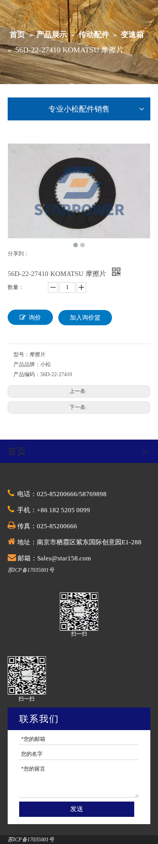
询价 (35, 317)
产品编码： (26, 374)
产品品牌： (26, 364)
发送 (76, 809)
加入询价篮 (85, 317)
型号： (21, 354)
